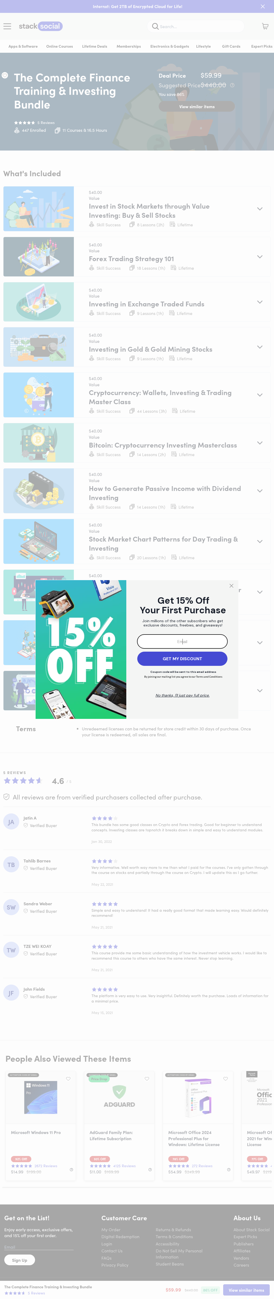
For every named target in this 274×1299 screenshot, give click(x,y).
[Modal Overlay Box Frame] (137, 649)
